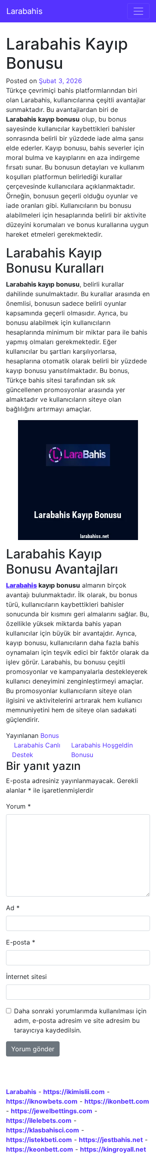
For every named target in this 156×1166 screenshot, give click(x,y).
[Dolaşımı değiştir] (138, 11)
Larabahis (24, 11)
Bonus (49, 735)
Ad (13, 908)
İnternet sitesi (26, 977)
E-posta (20, 942)
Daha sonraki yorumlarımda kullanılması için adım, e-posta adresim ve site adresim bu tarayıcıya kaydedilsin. (80, 1020)
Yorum (18, 806)
